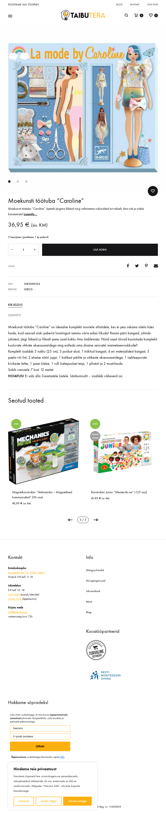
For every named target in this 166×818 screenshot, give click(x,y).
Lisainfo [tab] (14, 315)
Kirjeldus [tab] (15, 305)
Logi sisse (152, 4)
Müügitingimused (95, 580)
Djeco (28, 289)
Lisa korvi (100, 249)
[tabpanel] (43, 462)
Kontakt (134, 4)
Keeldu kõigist (48, 801)
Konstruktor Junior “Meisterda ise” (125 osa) (119, 492)
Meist (89, 601)
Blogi (119, 4)
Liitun (40, 746)
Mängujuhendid (95, 570)
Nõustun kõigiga (77, 801)
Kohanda (24, 801)
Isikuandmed (93, 591)
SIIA (62, 757)
